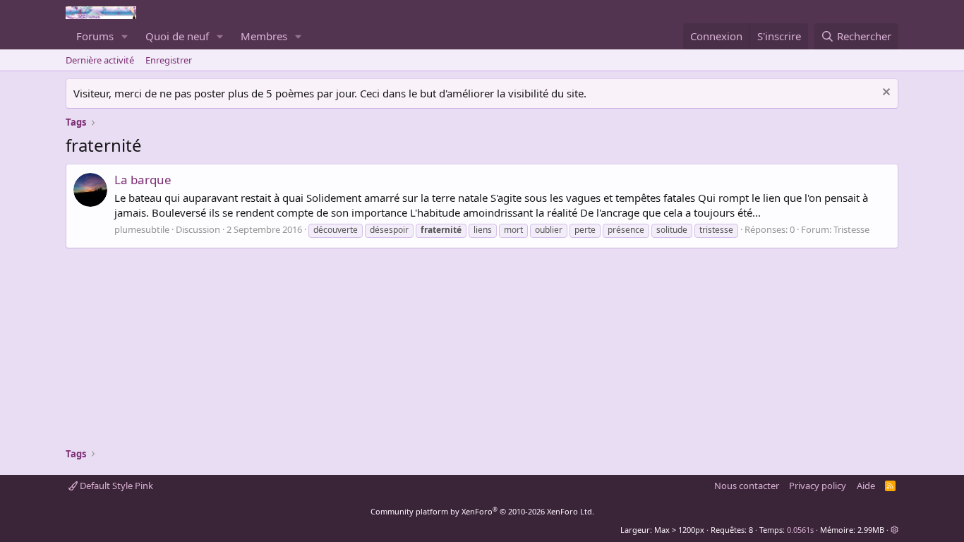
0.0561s (800, 529)
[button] (125, 36)
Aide (866, 485)
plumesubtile (141, 229)
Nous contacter (746, 485)
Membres (264, 36)
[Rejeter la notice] (885, 93)
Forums (95, 36)
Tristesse (851, 229)
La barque (142, 179)
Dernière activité (100, 60)
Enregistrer (168, 60)
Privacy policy (817, 485)
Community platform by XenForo (482, 511)
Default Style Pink (115, 485)
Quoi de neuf (177, 36)
